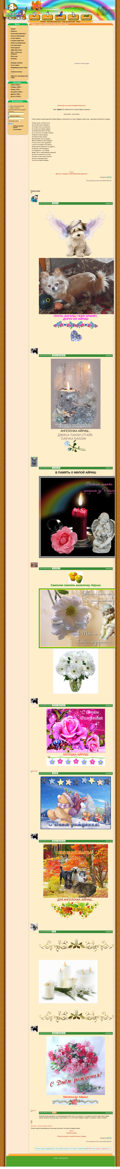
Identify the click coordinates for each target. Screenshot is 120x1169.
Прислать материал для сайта (19, 76)
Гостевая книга (16, 45)
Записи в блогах (16, 72)
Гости (71, 172)
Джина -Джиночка (58, 355)
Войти (11, 124)
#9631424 (109, 841)
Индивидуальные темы (19, 67)
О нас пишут (15, 65)
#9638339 (109, 932)
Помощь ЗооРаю (16, 63)
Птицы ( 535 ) (15, 89)
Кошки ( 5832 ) (15, 85)
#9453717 (109, 468)
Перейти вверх (71, 1133)
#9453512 (109, 355)
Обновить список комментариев (41, 1126)
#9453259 (109, 203)
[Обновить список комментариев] (40, 191)
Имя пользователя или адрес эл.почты (17, 110)
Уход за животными (68, 21)
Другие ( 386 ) (15, 94)
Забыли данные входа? (18, 126)
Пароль (17, 116)
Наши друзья (15, 47)
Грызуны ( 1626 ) (16, 92)
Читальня (14, 56)
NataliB (54, 773)
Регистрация (17, 129)
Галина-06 (56, 468)
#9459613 (109, 569)
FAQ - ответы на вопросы (16, 53)
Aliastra (55, 203)
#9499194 (109, 705)
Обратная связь (16, 50)
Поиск (78, 21)
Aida (53, 931)
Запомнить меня (13, 121)
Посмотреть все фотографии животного (72, 105)
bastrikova (56, 568)
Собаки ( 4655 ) (16, 87)
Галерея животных (17, 40)
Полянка (14, 59)
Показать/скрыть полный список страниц (71, 1136)
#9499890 (109, 773)
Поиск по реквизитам (18, 43)
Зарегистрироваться (103, 1149)
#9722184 (109, 1113)
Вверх (72, 1131)
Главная (43, 21)
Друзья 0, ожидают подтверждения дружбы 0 (71, 174)
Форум (13, 29)
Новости (14, 31)
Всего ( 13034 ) (16, 96)
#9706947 (109, 1033)
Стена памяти (15, 38)
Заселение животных (54, 21)
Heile (109, 177)
